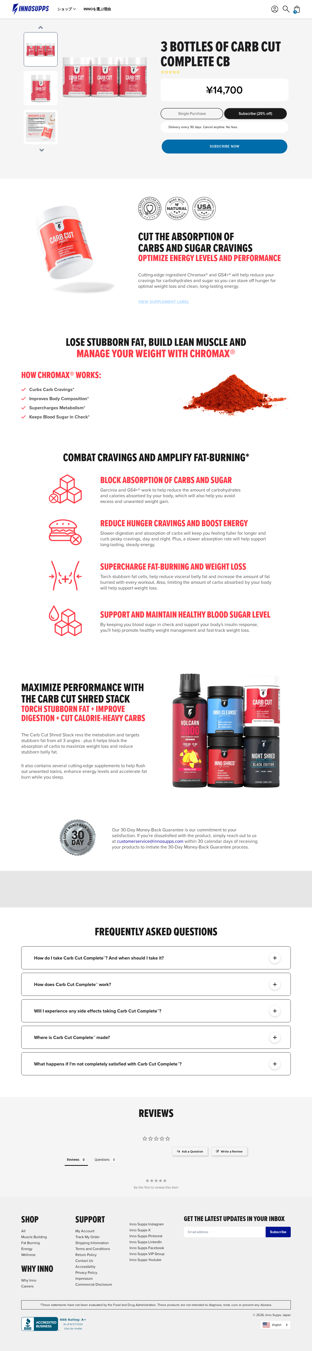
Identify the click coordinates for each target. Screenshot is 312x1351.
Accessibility (85, 1266)
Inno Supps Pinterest (146, 1235)
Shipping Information (92, 1242)
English (276, 1325)
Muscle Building (34, 1236)
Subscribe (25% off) (255, 113)
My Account (85, 1230)
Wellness (28, 1254)
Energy (26, 1248)
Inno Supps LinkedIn (146, 1241)
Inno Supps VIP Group (147, 1253)
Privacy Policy (86, 1272)
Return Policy (86, 1254)
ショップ (64, 9)
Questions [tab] (102, 1159)
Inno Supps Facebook (147, 1247)
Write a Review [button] (232, 1151)
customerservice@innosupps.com (150, 841)
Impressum (84, 1278)
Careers (27, 1286)
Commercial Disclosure (93, 1284)
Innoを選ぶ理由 (97, 9)
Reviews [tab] (73, 1159)
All (23, 1230)
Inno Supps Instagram (147, 1224)
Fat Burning (30, 1242)
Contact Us (84, 1260)
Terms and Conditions (92, 1248)
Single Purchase (192, 113)
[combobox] (275, 1324)
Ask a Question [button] (192, 1151)
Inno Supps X (140, 1229)
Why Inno (28, 1280)
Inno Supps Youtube (145, 1259)
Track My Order (87, 1236)
